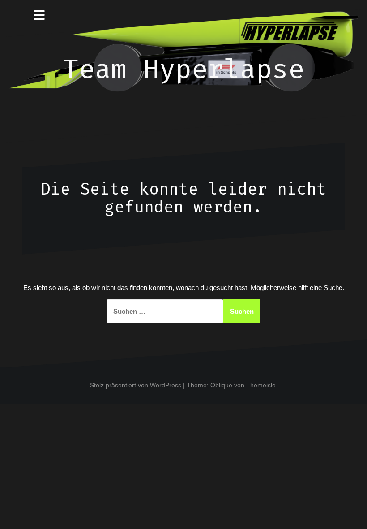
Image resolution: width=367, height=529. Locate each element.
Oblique (221, 385)
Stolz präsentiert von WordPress (135, 385)
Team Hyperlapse (183, 69)
